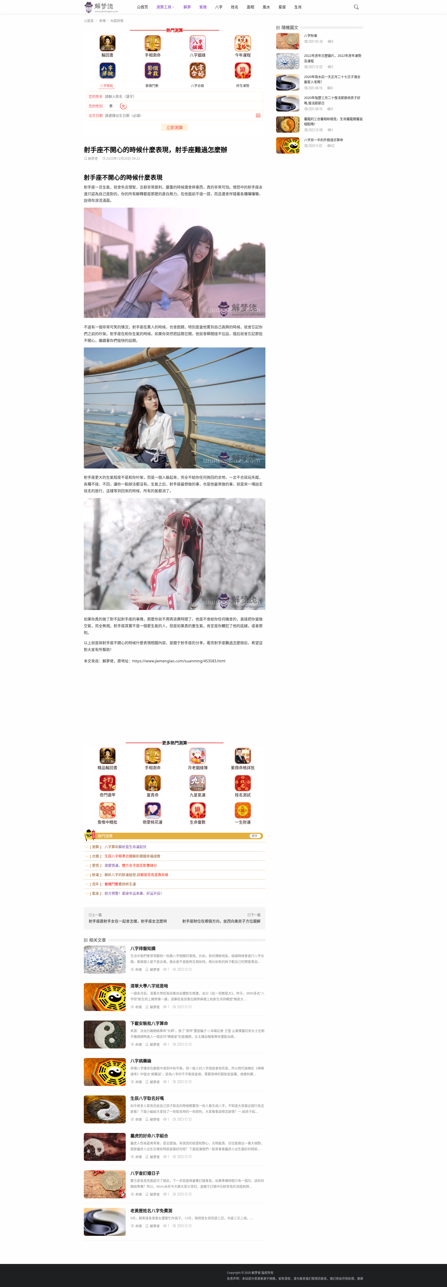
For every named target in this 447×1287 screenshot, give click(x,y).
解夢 (187, 7)
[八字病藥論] (105, 1073)
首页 (144, 7)
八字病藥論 (140, 1061)
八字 (219, 7)
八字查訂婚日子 (145, 1173)
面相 (250, 7)
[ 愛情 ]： (121, 865)
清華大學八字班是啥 (149, 986)
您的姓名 (96, 96)
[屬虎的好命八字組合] (105, 1147)
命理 (102, 20)
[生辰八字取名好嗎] (105, 1110)
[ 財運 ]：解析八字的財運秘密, (126, 874)
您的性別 (96, 106)
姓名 (234, 7)
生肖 (298, 7)
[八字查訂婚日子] (105, 1185)
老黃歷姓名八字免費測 (151, 1211)
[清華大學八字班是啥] (105, 998)
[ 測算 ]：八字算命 (115, 846)
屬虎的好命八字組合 (149, 1136)
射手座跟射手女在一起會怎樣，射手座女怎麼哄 (128, 921)
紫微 (203, 7)
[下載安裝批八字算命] (105, 1035)
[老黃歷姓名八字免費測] (105, 1222)
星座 (282, 7)
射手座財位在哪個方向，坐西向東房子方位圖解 (221, 921)
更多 (254, 836)
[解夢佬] (101, 12)
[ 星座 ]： (124, 893)
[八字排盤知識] (105, 960)
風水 (266, 7)
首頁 (90, 20)
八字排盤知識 (143, 948)
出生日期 (96, 115)
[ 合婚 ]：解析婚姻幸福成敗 (122, 856)
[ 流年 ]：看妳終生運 (110, 884)
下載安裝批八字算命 (149, 1023)
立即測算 (174, 127)
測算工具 (163, 7)
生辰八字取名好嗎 (147, 1098)
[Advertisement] (174, 706)
